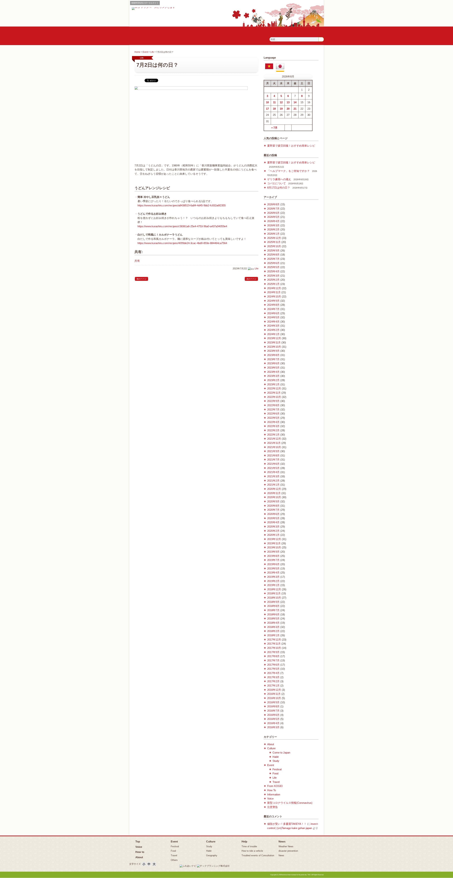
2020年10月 (274, 497)
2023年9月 (273, 350)
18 (274, 108)
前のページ (141, 279)
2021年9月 (273, 451)
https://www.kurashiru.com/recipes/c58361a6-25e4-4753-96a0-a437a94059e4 (182, 226)
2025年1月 (273, 284)
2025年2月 (273, 279)
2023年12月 (274, 338)
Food (275, 773)
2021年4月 (273, 472)
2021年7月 (273, 459)
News (282, 841)
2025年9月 (273, 250)
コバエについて (276, 183)
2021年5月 (273, 468)
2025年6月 (273, 263)
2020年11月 (274, 493)
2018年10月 (274, 597)
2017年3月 (273, 677)
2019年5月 (273, 568)
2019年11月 (274, 543)
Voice (270, 798)
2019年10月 (274, 547)
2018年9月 (273, 602)
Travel (276, 782)
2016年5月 (273, 719)
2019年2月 (273, 581)
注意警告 (272, 807)
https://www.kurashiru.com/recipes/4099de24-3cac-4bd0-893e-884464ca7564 (182, 243)
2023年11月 (274, 342)
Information (273, 794)
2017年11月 (274, 643)
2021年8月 (273, 455)
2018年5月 (273, 618)
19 (281, 108)
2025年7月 (273, 258)
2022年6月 (273, 413)
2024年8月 (273, 304)
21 (295, 108)
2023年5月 (273, 367)
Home (137, 52)
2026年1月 (273, 233)
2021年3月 (273, 476)
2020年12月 (274, 489)
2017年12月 (274, 639)
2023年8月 (273, 355)
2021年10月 (274, 447)
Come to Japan (281, 752)
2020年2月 (273, 530)
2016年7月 (273, 710)
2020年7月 (273, 509)
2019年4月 (273, 572)
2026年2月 (273, 229)
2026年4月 (273, 221)
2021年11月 (274, 443)
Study (276, 761)
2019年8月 (273, 556)
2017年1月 (273, 685)
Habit (276, 756)
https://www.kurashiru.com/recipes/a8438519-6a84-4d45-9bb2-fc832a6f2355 (181, 205)
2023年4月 (273, 371)
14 (295, 102)
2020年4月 (273, 522)
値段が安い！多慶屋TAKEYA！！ (286, 823)
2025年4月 (273, 271)
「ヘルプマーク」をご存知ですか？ (288, 171)
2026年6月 (273, 212)
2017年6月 (273, 664)
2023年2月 (273, 380)
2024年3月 (273, 325)
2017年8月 (273, 656)
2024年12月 (274, 288)
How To (271, 790)
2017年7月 (273, 660)
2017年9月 (273, 652)
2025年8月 (273, 254)
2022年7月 (273, 409)
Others (174, 860)
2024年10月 (274, 296)
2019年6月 (273, 564)
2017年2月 (273, 681)
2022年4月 (273, 422)
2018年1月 (273, 635)
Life (152, 52)
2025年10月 (274, 246)
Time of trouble (249, 846)
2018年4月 (273, 622)
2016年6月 (273, 715)
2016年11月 (274, 693)
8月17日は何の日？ (278, 187)
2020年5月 (273, 518)
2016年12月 (274, 689)
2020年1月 (273, 535)
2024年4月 (273, 321)
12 (281, 102)
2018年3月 (273, 627)
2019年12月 (274, 539)
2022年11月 (274, 392)
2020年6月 (273, 514)
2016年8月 (273, 706)
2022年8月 (273, 405)
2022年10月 (274, 397)
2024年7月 (273, 309)
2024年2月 (273, 330)
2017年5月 (273, 668)
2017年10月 (274, 648)
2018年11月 (274, 593)
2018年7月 (273, 610)
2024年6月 (273, 313)
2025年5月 (273, 267)
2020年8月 (273, 505)
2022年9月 (273, 401)
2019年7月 (273, 560)
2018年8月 (273, 606)
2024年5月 (273, 317)
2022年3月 (273, 426)
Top (137, 841)
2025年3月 (273, 275)
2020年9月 (273, 501)
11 (274, 102)
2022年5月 (273, 417)
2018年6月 (273, 614)
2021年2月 (273, 480)
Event (145, 52)
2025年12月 (274, 238)
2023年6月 (273, 363)
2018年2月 (273, 631)
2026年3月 (273, 225)
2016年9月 (273, 702)
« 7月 (274, 127)
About (270, 744)
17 (267, 108)
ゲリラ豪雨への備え (279, 179)
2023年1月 (273, 384)
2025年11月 (274, 242)
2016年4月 (273, 723)
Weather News (286, 846)
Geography (211, 855)
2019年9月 (273, 551)
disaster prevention (288, 851)
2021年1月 (273, 484)
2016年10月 (274, 698)
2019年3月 (273, 576)
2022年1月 (273, 434)
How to (139, 851)
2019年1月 (273, 585)
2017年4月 (273, 673)
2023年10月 (274, 346)
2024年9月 (273, 300)
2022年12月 (274, 388)
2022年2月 (273, 430)
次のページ (251, 279)
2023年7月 (273, 359)
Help (244, 841)
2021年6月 (273, 463)
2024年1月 (273, 334)
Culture (271, 748)
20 (288, 108)
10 (267, 102)
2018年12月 (274, 589)
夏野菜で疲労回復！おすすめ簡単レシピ (291, 145)
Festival (277, 769)
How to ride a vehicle (252, 851)
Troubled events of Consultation (258, 855)
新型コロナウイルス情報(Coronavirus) (289, 802)
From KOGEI (275, 786)
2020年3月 (273, 526)
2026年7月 (273, 208)
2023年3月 (273, 376)
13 (288, 102)
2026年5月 (273, 217)
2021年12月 (274, 438)
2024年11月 (274, 292)
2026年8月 (273, 204)
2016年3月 (273, 727)
